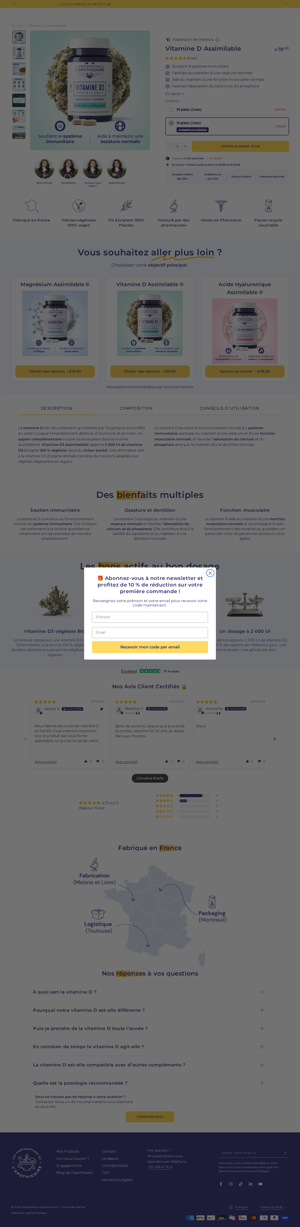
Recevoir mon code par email (150, 647)
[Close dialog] (210, 573)
